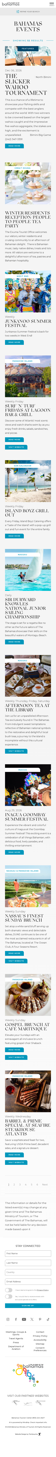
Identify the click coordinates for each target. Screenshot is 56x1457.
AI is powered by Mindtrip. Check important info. (28, 1422)
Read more (14, 146)
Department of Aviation (15, 1348)
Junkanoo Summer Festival (28, 323)
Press (16, 1342)
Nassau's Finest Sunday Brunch (24, 918)
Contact (40, 1332)
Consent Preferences (40, 1349)
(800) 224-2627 (38, 1418)
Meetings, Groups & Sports (16, 1333)
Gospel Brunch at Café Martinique (27, 1026)
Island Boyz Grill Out (27, 512)
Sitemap (40, 1344)
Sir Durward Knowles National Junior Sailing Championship (25, 608)
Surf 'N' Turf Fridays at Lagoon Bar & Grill (28, 410)
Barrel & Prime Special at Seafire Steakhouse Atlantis (27, 1127)
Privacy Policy (43, 1290)
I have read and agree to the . (32, 1291)
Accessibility (40, 1340)
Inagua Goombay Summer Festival (26, 816)
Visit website (16, 448)
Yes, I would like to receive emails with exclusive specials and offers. (29, 1298)
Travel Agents (16, 1338)
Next (45, 1184)
